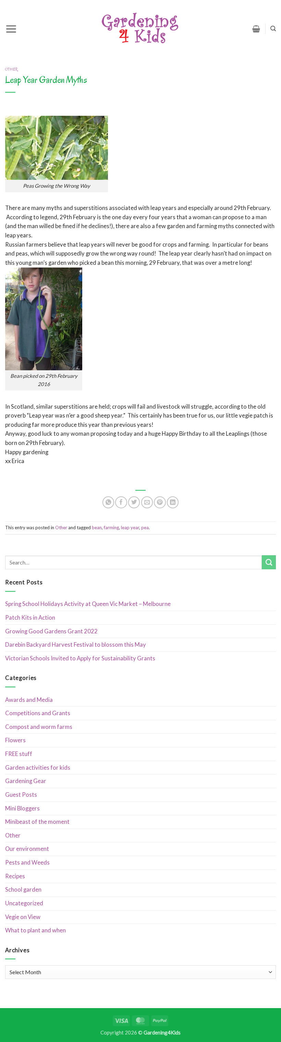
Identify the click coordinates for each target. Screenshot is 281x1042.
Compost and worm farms (38, 726)
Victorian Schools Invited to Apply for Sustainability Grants (80, 658)
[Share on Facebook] (121, 502)
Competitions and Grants (37, 713)
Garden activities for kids (37, 767)
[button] (11, 28)
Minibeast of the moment (37, 821)
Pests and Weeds (27, 862)
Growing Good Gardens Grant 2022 (51, 631)
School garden (23, 889)
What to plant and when (35, 930)
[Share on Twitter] (134, 502)
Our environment (27, 848)
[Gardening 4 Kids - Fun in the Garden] (140, 29)
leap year (130, 527)
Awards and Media (29, 699)
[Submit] (269, 562)
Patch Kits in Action (30, 617)
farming (111, 527)
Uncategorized (24, 903)
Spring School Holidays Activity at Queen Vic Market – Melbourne (88, 603)
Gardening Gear (25, 781)
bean (97, 527)
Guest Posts (21, 794)
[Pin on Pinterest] (160, 502)
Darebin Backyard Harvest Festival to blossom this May (75, 644)
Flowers (15, 740)
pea (145, 527)
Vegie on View (22, 917)
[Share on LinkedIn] (173, 502)
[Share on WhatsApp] (108, 502)
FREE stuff (18, 754)
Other (11, 69)
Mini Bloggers (22, 808)
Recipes (15, 876)
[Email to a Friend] (147, 502)
